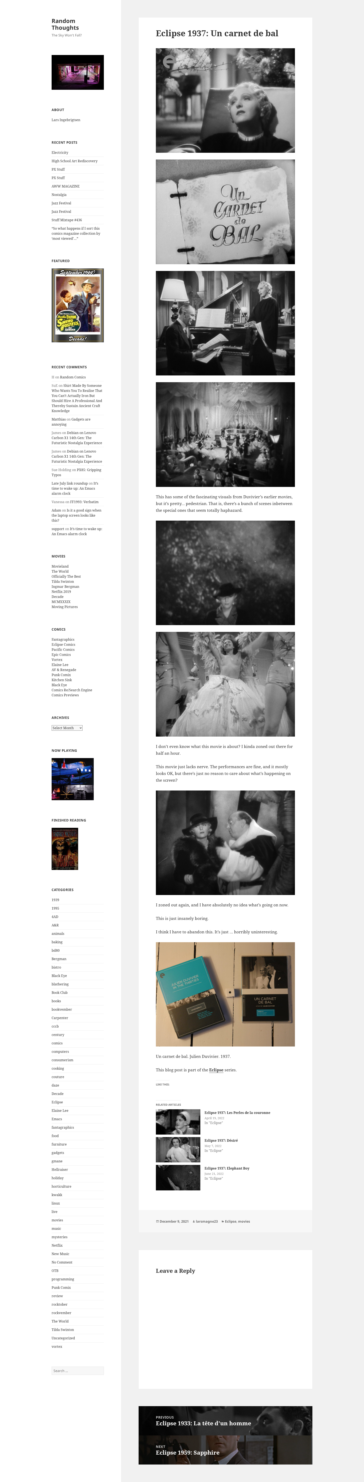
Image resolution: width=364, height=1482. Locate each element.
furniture (59, 1144)
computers (60, 1051)
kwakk (57, 1195)
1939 (55, 900)
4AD (55, 916)
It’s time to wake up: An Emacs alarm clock (75, 488)
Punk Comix (61, 675)
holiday (58, 1178)
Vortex (57, 659)
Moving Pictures (65, 606)
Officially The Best (66, 576)
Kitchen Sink (62, 680)
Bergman (59, 959)
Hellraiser (60, 1169)
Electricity (60, 152)
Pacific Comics (63, 649)
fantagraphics (63, 1127)
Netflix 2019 (61, 591)
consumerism (62, 1060)
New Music (60, 1254)
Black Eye (59, 685)
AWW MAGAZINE (66, 186)
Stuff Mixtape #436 (67, 220)
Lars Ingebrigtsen (66, 120)
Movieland (60, 566)
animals (58, 933)
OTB (55, 1270)
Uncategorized (63, 1338)
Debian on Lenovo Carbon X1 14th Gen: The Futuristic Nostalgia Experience (77, 437)
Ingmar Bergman (65, 586)
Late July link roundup (70, 483)
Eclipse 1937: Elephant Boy (227, 1168)
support (58, 529)
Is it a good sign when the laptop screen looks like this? (76, 515)
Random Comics (73, 377)
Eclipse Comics (63, 644)
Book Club (60, 992)
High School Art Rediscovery (75, 161)
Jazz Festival (61, 203)
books (56, 1001)
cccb (55, 1026)
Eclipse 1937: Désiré (221, 1140)
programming (63, 1279)
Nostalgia (59, 194)
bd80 (56, 950)
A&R (55, 925)
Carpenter (60, 1018)
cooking (58, 1068)
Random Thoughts (65, 24)
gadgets (58, 1152)
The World (60, 571)
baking (57, 942)
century (58, 1034)
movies (57, 1220)
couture (58, 1077)
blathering (60, 984)
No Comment (62, 1262)
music (56, 1228)
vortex (57, 1346)
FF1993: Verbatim (84, 502)
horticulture (61, 1186)
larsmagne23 (207, 1221)
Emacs (57, 1119)
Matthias (59, 419)
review (57, 1296)
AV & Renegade (64, 669)
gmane (57, 1161)
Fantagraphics (63, 639)
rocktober (60, 1304)
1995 (55, 908)
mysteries (59, 1237)
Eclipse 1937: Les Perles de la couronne (237, 1112)
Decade (58, 596)
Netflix (57, 1245)
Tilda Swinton (63, 581)
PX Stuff (58, 169)
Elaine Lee (60, 664)
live (55, 1211)
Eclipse (57, 1102)
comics (57, 1043)
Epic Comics (61, 654)
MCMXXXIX (61, 601)
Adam (56, 510)
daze (55, 1085)
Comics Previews (65, 695)
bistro (56, 967)
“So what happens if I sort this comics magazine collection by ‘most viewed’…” (76, 233)
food (55, 1136)
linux (56, 1203)
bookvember (62, 1009)
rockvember (61, 1312)
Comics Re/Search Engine (72, 690)
